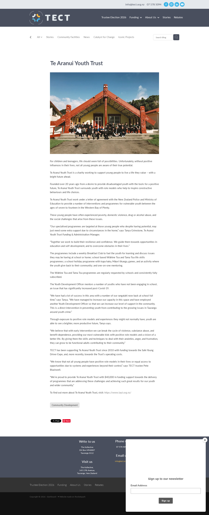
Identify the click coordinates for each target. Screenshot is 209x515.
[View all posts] (30, 37)
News (87, 37)
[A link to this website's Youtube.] (182, 4)
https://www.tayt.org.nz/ (117, 392)
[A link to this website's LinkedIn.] (177, 4)
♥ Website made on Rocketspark (71, 496)
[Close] (204, 440)
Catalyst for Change (104, 37)
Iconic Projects (126, 37)
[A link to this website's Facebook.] (166, 4)
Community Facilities (68, 37)
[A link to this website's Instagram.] (171, 4)
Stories (50, 37)
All (39, 37)
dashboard (51, 496)
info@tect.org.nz (134, 4)
